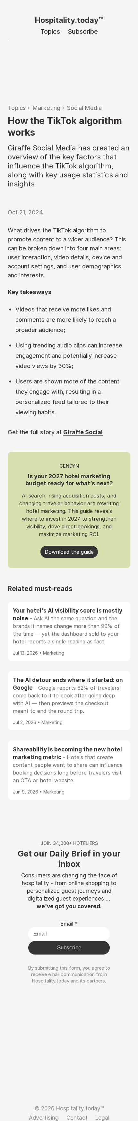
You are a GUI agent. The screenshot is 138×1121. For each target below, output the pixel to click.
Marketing (46, 107)
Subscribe (83, 31)
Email (69, 923)
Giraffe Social (83, 431)
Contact (77, 1117)
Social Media (84, 107)
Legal (102, 1117)
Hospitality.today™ (69, 20)
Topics (50, 31)
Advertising (44, 1117)
